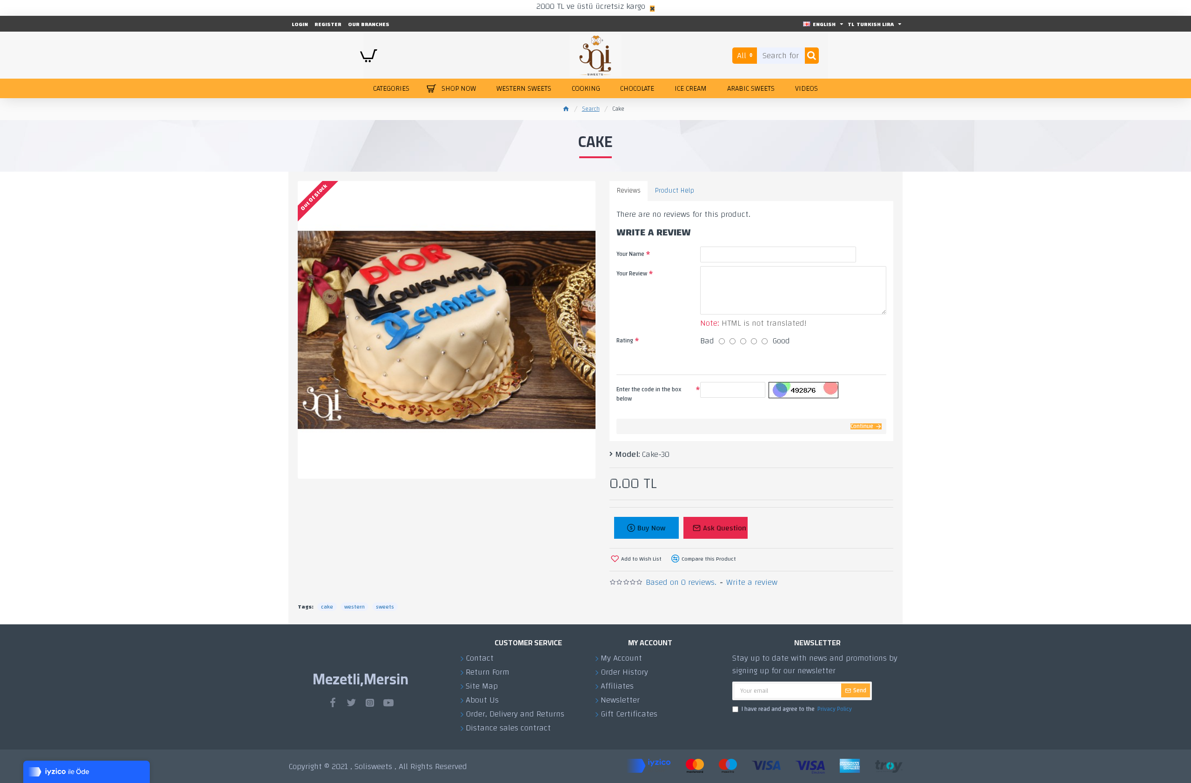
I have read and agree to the (797, 709)
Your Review (631, 273)
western (354, 606)
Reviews (628, 190)
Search (591, 109)
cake (327, 606)
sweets (385, 606)
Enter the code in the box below (649, 394)
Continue (861, 426)
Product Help (674, 190)
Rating (624, 340)
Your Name (630, 254)
